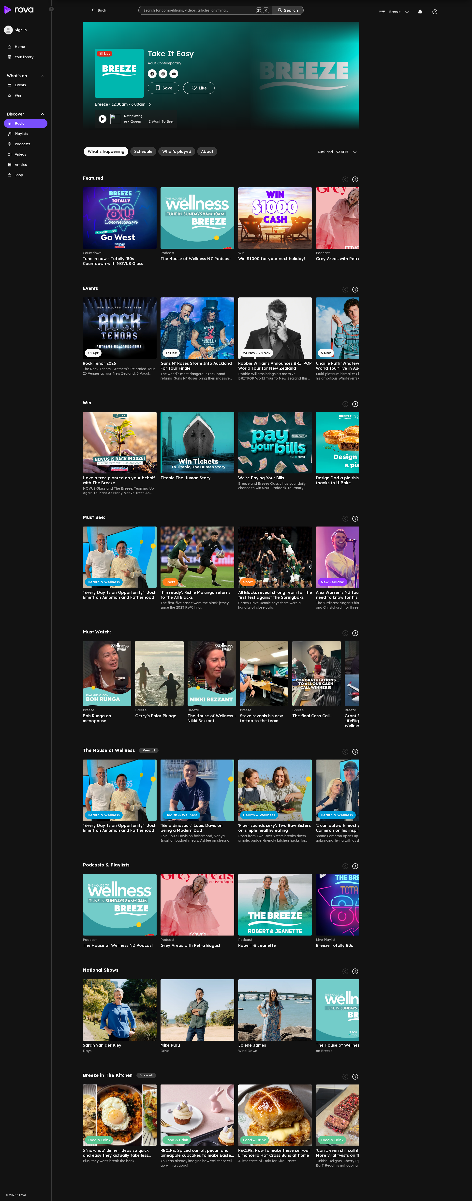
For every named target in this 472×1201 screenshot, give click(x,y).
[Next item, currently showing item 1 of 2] (355, 971)
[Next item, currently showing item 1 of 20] (355, 633)
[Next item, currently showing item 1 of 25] (355, 289)
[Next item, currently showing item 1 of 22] (355, 519)
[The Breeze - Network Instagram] (163, 73)
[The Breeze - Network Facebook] (152, 73)
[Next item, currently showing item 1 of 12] (355, 404)
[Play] (102, 119)
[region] (221, 226)
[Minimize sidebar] (51, 9)
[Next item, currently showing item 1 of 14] (355, 1077)
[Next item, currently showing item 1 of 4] (355, 179)
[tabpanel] (221, 672)
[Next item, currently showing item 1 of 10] (355, 866)
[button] (149, 750)
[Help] (435, 12)
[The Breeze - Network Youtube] (173, 73)
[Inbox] (420, 12)
